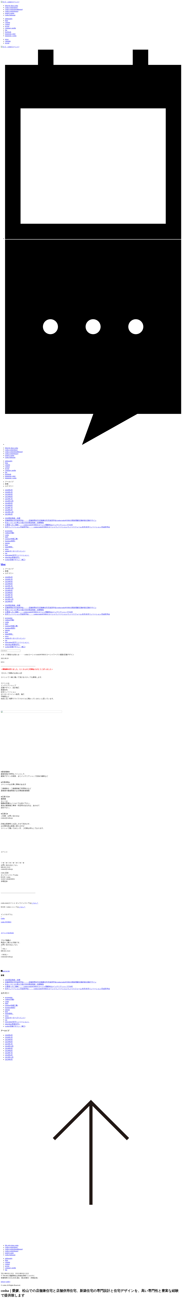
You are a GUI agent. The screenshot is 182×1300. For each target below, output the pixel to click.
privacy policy (5, 1282)
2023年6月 (9, 514)
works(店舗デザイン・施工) (15, 560)
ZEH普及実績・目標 (12, 518)
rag (6, 553)
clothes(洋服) (9, 533)
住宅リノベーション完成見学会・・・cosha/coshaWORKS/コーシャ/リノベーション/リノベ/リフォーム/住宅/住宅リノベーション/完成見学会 (57, 527)
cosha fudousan (10, 1255)
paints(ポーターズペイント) (15, 551)
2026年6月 (9, 490)
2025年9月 (9, 494)
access (7, 468)
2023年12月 (9, 512)
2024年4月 (9, 510)
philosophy (8, 461)
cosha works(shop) (11, 1247)
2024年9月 (9, 503)
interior (7, 543)
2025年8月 (9, 497)
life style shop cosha (11, 1245)
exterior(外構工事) (11, 539)
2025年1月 (9, 499)
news (7, 549)
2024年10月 (9, 501)
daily (6, 537)
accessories (8, 531)
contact (7, 467)
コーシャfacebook (7, 933)
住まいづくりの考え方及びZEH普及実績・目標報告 (24, 522)
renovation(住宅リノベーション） (17, 555)
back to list (6, 971)
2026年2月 (9, 492)
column (7, 1262)
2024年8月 (9, 505)
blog (3, 564)
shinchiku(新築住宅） (12, 557)
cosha (7, 535)
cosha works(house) (11, 1251)
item (6, 545)
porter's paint (9, 1253)
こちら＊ (35, 903)
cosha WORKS (6, 922)
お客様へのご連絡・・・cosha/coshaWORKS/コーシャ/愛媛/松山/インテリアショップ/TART (39, 525)
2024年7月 (9, 508)
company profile (10, 470)
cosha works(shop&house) (14, 1249)
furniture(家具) (10, 541)
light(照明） (9, 547)
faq (6, 472)
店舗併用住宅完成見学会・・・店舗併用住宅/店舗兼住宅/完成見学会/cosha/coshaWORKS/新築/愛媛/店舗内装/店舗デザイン (50, 520)
